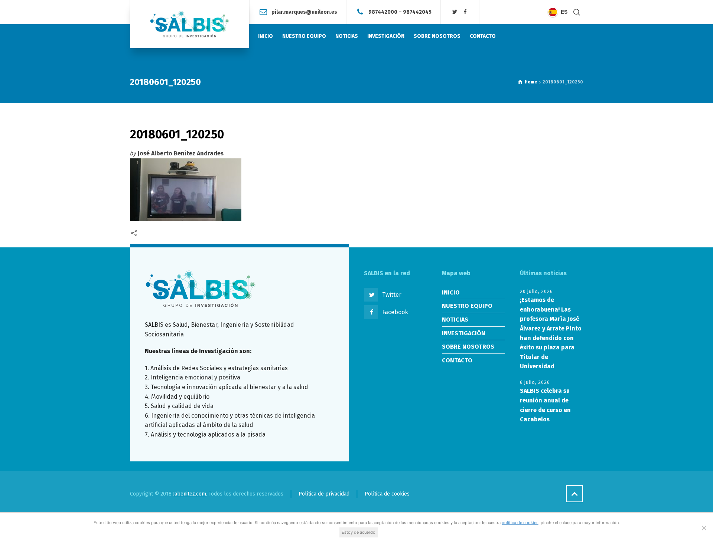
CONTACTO (457, 360)
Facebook (395, 312)
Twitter (391, 294)
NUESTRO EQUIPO (467, 305)
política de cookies (520, 522)
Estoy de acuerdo (358, 532)
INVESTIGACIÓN (463, 333)
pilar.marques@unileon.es (304, 12)
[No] (703, 528)
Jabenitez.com (189, 494)
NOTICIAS (455, 319)
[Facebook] (465, 12)
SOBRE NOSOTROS (468, 346)
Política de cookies (387, 494)
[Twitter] (455, 12)
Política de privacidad (324, 494)
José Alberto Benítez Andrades (181, 153)
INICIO (451, 292)
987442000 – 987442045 (400, 12)
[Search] (576, 12)
